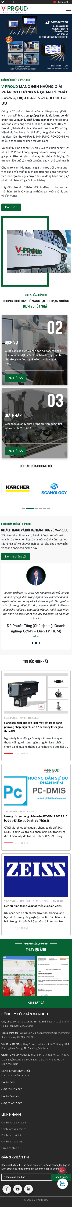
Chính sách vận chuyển (13, 1129)
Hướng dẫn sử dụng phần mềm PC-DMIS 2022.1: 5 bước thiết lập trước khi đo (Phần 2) (35, 818)
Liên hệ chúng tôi (15, 556)
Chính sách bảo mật (12, 1142)
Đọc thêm (11, 207)
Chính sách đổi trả (11, 1135)
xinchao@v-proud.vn (19, 1075)
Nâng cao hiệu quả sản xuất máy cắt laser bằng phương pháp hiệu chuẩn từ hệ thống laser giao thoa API (33, 727)
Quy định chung (10, 1148)
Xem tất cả (16, 378)
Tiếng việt (62, 2)
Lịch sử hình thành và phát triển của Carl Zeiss (33, 906)
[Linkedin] (28, 1189)
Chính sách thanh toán (13, 1123)
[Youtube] (17, 1189)
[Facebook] (6, 1189)
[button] (23, 508)
